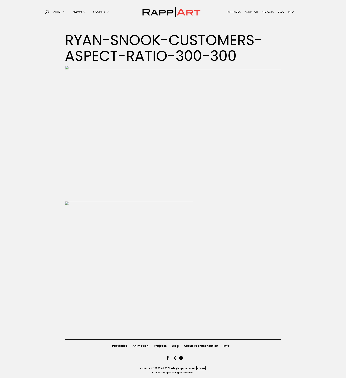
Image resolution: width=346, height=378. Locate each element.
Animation (251, 11)
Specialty (99, 11)
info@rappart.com (183, 368)
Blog (281, 11)
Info (291, 11)
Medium (77, 11)
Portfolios (234, 11)
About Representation (201, 346)
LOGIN (201, 368)
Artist (57, 11)
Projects (268, 11)
